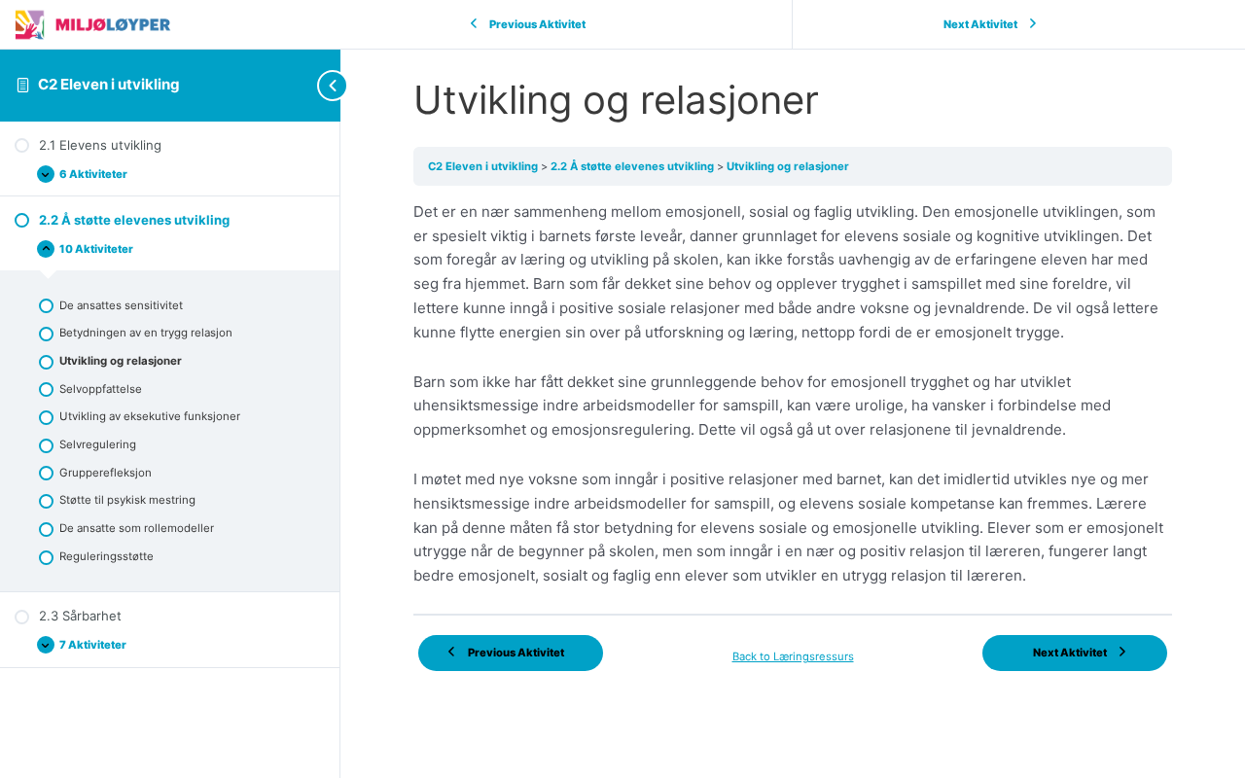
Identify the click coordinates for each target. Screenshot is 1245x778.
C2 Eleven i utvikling (109, 84)
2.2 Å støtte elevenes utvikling (634, 166)
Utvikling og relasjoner (788, 166)
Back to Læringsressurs (793, 656)
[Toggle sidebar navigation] (301, 85)
